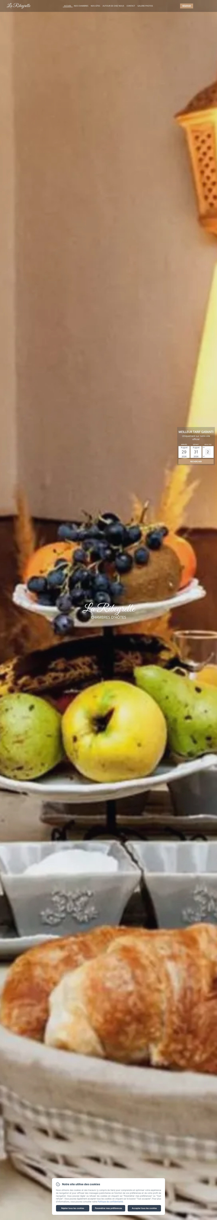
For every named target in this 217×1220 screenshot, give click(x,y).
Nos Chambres (81, 6)
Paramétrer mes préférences (108, 1208)
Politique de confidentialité (110, 1201)
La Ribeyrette (18, 6)
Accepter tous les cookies (144, 1208)
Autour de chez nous (113, 6)
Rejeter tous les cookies (72, 1208)
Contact (131, 6)
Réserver (186, 6)
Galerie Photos (145, 6)
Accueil (67, 6)
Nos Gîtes (95, 6)
